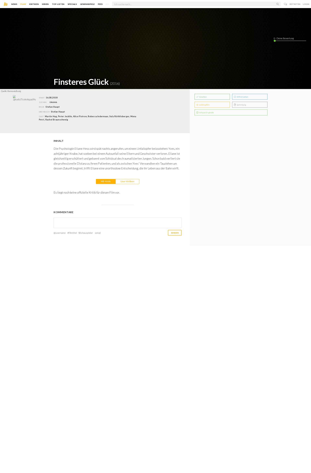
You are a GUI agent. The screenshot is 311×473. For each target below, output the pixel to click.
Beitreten (295, 4)
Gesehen (203, 97)
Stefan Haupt (58, 111)
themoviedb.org (14, 91)
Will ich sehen (242, 97)
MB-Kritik (106, 181)
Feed (100, 4)
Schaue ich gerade (206, 112)
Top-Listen (58, 4)
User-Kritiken (127, 181)
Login (306, 4)
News (14, 4)
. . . (107, 3)
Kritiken (34, 4)
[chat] (285, 4)
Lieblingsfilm (204, 105)
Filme (23, 4)
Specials (72, 4)
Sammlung (241, 105)
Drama (53, 102)
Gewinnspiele (87, 4)
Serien (45, 4)
